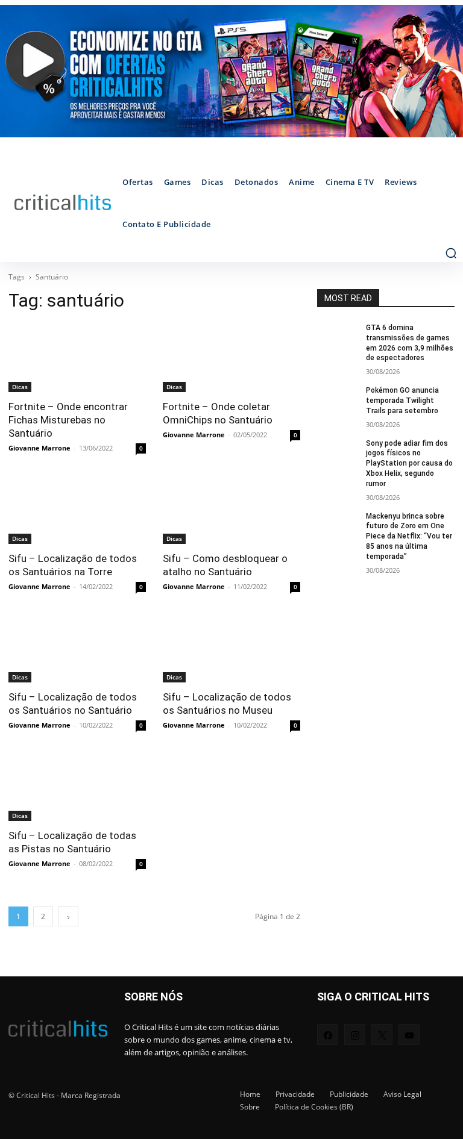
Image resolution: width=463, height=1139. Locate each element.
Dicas (20, 386)
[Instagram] (354, 1034)
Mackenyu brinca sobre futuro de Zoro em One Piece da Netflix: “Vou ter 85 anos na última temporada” (409, 536)
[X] (381, 1034)
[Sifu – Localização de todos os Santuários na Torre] (77, 509)
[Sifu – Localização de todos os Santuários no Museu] (231, 648)
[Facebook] (327, 1034)
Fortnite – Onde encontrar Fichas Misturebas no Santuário (68, 420)
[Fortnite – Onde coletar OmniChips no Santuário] (231, 357)
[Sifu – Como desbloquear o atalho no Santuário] (231, 509)
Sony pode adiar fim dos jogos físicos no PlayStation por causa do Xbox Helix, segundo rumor (409, 463)
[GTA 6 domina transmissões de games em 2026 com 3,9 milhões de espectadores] (337, 337)
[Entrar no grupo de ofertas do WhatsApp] (231, 71)
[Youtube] (409, 1034)
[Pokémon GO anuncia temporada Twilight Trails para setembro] (337, 399)
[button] (451, 253)
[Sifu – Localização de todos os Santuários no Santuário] (77, 648)
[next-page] (68, 916)
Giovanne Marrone (39, 447)
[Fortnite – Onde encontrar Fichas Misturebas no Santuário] (77, 357)
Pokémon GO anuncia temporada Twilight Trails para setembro (402, 400)
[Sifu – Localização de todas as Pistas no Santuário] (77, 786)
